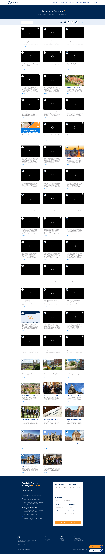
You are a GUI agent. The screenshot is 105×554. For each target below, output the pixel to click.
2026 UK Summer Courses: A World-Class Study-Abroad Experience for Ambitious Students (30, 419)
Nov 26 (45, 425)
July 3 (45, 259)
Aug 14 (23, 93)
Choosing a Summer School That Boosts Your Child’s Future (51, 395)
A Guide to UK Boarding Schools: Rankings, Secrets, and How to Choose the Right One (74, 419)
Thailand (46, 542)
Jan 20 (45, 401)
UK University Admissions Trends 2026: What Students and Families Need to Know (74, 395)
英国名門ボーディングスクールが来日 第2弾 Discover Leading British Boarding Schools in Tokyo (75, 87)
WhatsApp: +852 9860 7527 (78, 540)
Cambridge (24, 375)
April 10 (45, 377)
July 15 (45, 211)
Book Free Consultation (67, 522)
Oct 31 (23, 448)
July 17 (68, 188)
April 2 (68, 377)
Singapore (47, 541)
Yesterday (24, 46)
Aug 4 (45, 140)
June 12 (45, 354)
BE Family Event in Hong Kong (51, 466)
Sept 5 (45, 472)
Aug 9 (68, 117)
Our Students (78, 2)
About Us (55, 2)
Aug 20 (68, 46)
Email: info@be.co (77, 538)
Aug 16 (45, 69)
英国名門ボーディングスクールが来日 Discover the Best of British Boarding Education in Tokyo (73, 158)
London (46, 540)
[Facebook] (65, 22)
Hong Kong (47, 538)
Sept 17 (23, 472)
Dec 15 (68, 401)
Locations (61, 2)
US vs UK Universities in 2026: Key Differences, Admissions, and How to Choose (52, 372)
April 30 (23, 377)
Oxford (34, 374)
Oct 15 (45, 448)
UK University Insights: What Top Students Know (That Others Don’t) (52, 419)
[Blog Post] (76, 22)
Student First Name (60, 484)
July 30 (23, 164)
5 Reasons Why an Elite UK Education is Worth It (50, 443)
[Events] (72, 22)
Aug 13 (23, 117)
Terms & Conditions (82, 549)
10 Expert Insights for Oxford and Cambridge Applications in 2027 (29, 372)
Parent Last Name (73, 491)
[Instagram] (68, 22)
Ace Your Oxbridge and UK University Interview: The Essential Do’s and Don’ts (30, 395)
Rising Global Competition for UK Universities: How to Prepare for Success (29, 466)
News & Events (86, 2)
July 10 (23, 235)
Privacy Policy (75, 549)
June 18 (68, 330)
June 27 (23, 306)
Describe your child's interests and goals (64, 510)
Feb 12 (23, 401)
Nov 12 (68, 425)
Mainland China (47, 539)
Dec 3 (23, 425)
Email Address (58, 504)
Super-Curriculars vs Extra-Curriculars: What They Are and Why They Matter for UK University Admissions (74, 372)
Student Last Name (73, 484)
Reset (80, 22)
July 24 (23, 188)
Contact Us (94, 2)
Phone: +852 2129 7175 (77, 539)
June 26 (45, 306)
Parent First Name (59, 491)
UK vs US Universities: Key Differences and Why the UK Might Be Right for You (74, 443)
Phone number (58, 497)
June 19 (23, 330)
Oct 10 (68, 448)
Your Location (72, 504)
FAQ (87, 549)
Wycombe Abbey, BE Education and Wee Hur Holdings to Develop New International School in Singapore (30, 443)
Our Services (69, 2)
